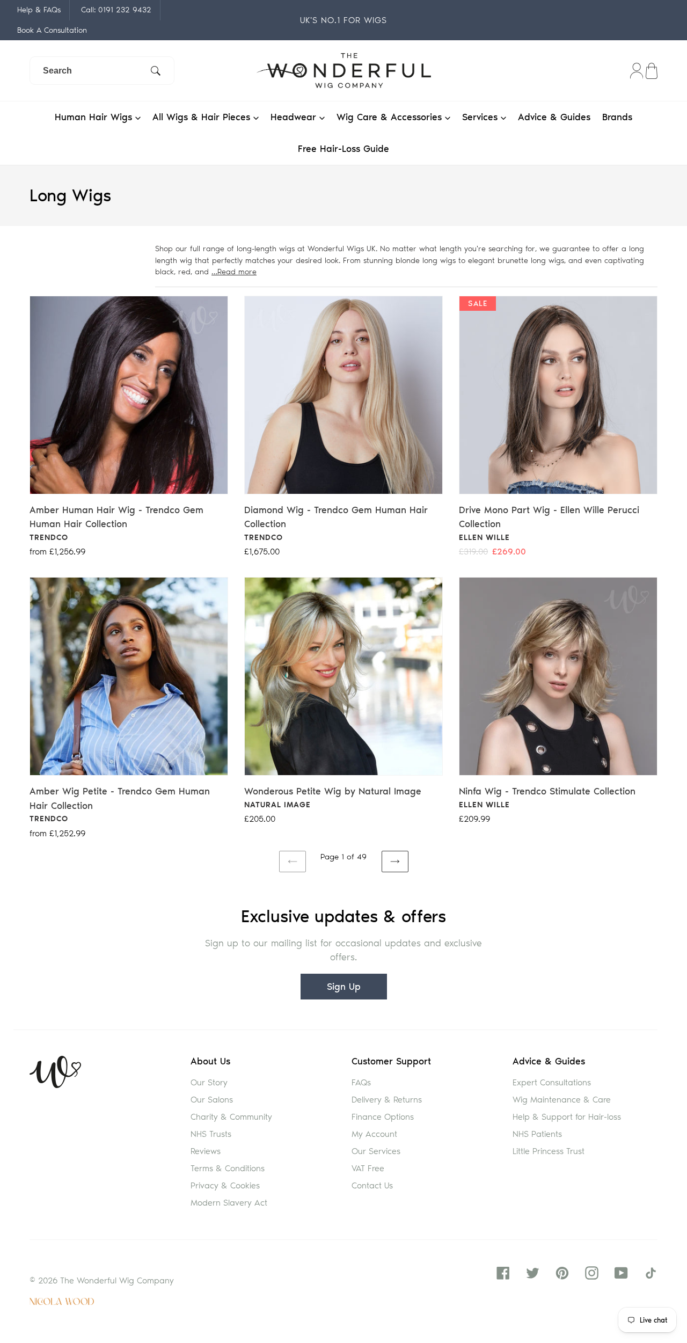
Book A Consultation (52, 30)
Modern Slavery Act (229, 1203)
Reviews (206, 1151)
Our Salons (212, 1099)
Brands (617, 117)
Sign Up (344, 986)
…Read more (234, 271)
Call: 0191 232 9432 (116, 9)
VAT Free (368, 1168)
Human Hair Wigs (95, 117)
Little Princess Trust (548, 1151)
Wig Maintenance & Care (562, 1099)
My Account (374, 1134)
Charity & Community (231, 1117)
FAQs (361, 1082)
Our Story (209, 1082)
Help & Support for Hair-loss (567, 1117)
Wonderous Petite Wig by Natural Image (332, 791)
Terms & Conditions (228, 1168)
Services (481, 117)
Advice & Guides (554, 117)
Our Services (376, 1151)
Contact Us (372, 1185)
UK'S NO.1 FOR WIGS (343, 20)
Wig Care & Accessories (391, 117)
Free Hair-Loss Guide (343, 149)
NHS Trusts (211, 1134)
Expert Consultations (552, 1082)
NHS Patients (537, 1134)
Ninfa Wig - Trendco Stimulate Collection (547, 791)
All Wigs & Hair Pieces (202, 117)
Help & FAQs (39, 9)
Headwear (295, 117)
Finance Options (383, 1117)
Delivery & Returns (387, 1099)
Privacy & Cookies (225, 1185)
